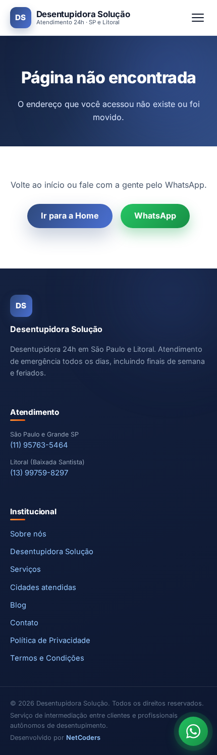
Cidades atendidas (43, 587)
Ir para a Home (70, 215)
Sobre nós (28, 533)
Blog (18, 605)
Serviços (25, 569)
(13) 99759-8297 (39, 472)
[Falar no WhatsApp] (193, 731)
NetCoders (83, 737)
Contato (24, 622)
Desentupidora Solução (51, 551)
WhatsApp (155, 215)
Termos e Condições (47, 658)
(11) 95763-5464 (39, 445)
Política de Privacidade (50, 640)
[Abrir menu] (198, 18)
